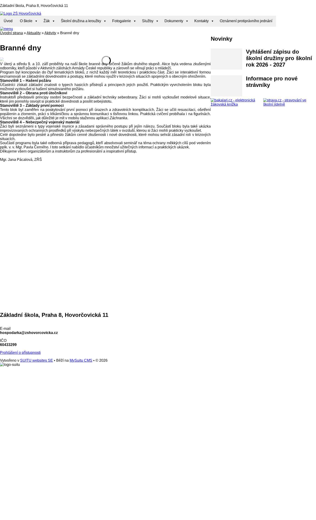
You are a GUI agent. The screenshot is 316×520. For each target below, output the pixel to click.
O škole (26, 21)
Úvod (8, 21)
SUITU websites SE (36, 360)
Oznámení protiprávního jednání (246, 21)
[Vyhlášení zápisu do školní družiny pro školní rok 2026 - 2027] (226, 59)
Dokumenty (173, 21)
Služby (147, 21)
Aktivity (50, 33)
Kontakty (201, 21)
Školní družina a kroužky (81, 21)
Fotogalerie (121, 21)
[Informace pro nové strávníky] (226, 85)
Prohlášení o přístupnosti (20, 353)
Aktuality (34, 33)
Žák (46, 21)
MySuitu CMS (81, 360)
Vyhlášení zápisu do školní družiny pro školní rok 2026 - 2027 (279, 58)
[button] (6, 29)
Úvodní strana (11, 33)
